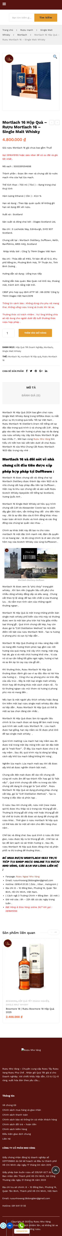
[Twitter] (31, 371)
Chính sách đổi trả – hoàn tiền (19, 1124)
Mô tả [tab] (31, 387)
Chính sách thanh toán (15, 1114)
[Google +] (41, 371)
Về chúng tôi (9, 1105)
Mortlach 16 (14, 356)
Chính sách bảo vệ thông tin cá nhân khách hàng (29, 1119)
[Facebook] (27, 371)
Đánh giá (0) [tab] (31, 395)
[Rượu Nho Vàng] (31, 1050)
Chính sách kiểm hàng (14, 1129)
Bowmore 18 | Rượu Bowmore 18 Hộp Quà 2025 (30, 1010)
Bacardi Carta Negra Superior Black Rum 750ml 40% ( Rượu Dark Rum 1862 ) (57, 123)
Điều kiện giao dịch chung (16, 1134)
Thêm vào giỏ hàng (35, 333)
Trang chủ (7, 30)
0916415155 (22, 1231)
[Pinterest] (36, 371)
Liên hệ (6, 1138)
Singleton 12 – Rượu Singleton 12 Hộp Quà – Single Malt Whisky (51, 123)
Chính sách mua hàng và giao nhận (21, 1110)
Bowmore (11, 1001)
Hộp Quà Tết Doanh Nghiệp (29, 347)
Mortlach (22, 34)
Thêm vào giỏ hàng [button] (18, 1022)
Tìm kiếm (45, 17)
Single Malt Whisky (11, 351)
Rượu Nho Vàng (41, 439)
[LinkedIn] (46, 371)
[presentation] (52, 932)
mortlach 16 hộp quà (31, 356)
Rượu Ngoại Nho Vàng (27, 876)
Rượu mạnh (26, 30)
